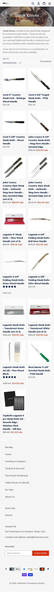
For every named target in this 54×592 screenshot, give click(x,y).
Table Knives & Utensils (17, 482)
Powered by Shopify (36, 583)
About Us (10, 496)
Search (8, 515)
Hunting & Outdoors (15, 461)
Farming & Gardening (16, 475)
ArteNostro (21, 583)
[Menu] (49, 3)
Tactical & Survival (14, 468)
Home (8, 454)
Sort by (6, 59)
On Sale (9, 489)
